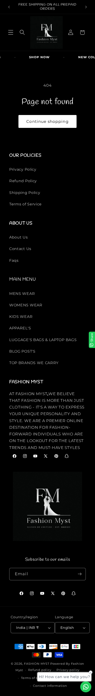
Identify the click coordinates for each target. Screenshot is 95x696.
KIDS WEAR (21, 316)
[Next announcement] (86, 7)
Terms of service (34, 678)
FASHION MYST (37, 663)
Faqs (14, 260)
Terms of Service (25, 204)
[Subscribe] (80, 574)
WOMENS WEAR (25, 305)
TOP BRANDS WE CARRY (34, 362)
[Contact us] (85, 686)
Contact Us (20, 248)
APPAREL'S (20, 328)
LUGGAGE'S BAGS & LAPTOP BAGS (43, 339)
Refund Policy (23, 180)
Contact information (50, 685)
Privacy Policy (22, 169)
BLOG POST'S (22, 351)
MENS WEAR (22, 293)
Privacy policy (68, 670)
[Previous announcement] (9, 7)
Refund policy (39, 670)
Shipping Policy (24, 192)
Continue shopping (47, 121)
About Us (18, 237)
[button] (11, 32)
